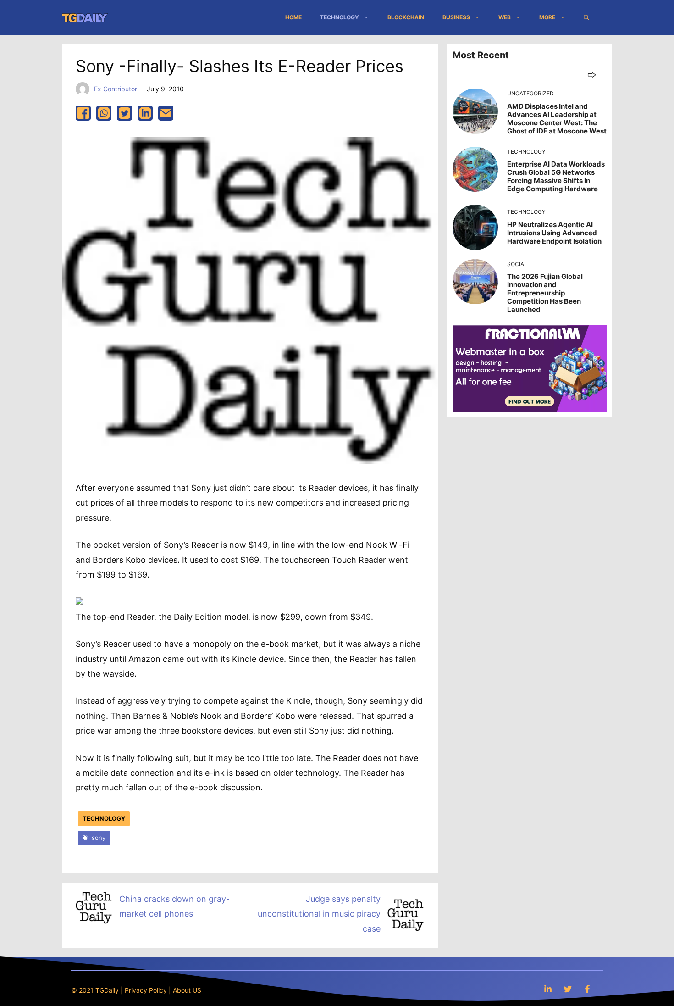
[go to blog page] (592, 74)
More (547, 17)
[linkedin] (145, 113)
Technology (339, 17)
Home (293, 17)
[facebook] (83, 113)
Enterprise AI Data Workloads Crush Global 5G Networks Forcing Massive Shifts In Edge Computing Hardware (556, 176)
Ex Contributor (115, 89)
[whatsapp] (103, 113)
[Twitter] (568, 988)
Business (456, 17)
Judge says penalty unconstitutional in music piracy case (319, 914)
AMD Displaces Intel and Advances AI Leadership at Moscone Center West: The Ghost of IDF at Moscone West (557, 118)
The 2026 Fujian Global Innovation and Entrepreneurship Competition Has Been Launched (545, 293)
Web (504, 17)
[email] (165, 113)
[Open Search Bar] (586, 17)
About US (187, 990)
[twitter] (124, 113)
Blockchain (405, 17)
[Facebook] (587, 988)
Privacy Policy (146, 990)
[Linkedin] (548, 988)
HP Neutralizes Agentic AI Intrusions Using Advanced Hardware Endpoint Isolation (554, 232)
